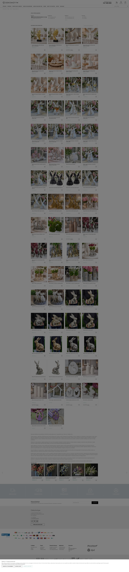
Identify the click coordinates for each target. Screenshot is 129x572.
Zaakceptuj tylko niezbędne (8, 566)
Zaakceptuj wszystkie (27, 566)
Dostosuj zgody (18, 566)
